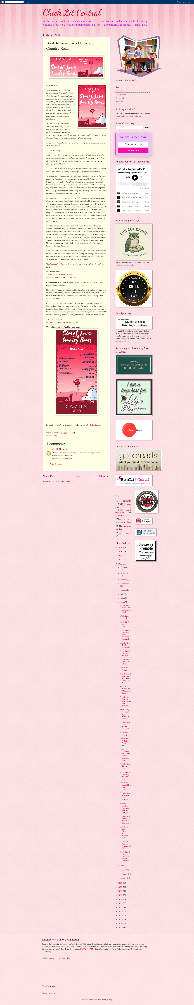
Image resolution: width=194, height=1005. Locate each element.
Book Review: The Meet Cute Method (125, 796)
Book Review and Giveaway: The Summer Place (125, 832)
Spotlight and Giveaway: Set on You (125, 653)
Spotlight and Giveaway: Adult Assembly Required (125, 634)
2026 (120, 547)
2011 (120, 923)
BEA (116, 501)
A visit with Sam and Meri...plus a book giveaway (125, 701)
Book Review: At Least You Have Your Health (125, 819)
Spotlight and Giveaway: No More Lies (125, 775)
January (124, 878)
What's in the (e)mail (124, 617)
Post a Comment (56, 464)
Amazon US (50, 274)
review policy (120, 116)
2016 (120, 903)
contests (120, 515)
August (123, 590)
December (124, 567)
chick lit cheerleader (123, 511)
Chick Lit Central (72, 12)
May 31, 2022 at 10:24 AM (62, 458)
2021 (120, 883)
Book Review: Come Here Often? (125, 661)
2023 (120, 559)
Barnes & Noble (52, 277)
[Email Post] (74, 432)
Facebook (49, 322)
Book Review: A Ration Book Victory (125, 741)
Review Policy (120, 94)
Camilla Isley (57, 449)
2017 (120, 899)
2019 (120, 891)
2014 (120, 911)
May (122, 602)
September (125, 583)
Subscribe (133, 150)
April (123, 865)
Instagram (67, 322)
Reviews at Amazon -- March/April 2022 (125, 844)
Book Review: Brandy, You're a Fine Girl (125, 725)
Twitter (58, 322)
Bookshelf (119, 101)
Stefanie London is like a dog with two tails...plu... (125, 807)
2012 (120, 919)
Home (77, 475)
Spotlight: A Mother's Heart (124, 624)
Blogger (110, 999)
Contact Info (120, 98)
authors (127, 500)
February (124, 874)
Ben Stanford (133, 80)
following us (95, 424)
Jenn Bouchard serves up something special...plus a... (125, 678)
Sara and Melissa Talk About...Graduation (125, 689)
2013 (120, 915)
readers (125, 526)
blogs (129, 504)
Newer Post (49, 475)
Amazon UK (62, 274)
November (124, 573)
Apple (71, 274)
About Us (118, 90)
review (54, 435)
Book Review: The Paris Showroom (125, 645)
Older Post (104, 475)
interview (125, 522)
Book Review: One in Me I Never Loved (125, 786)
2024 (120, 555)
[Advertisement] (50, 971)
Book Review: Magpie (125, 668)
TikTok (75, 322)
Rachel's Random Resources (65, 264)
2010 (120, 927)
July (122, 594)
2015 (120, 907)
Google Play (71, 277)
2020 (120, 887)
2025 (120, 551)
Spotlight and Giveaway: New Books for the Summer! (125, 856)
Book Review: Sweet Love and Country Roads (125, 608)
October (124, 579)
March (123, 869)
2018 (120, 895)
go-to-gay (127, 519)
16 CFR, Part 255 (86, 949)
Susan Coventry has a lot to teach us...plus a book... (125, 754)
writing (128, 533)
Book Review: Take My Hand (125, 766)
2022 (120, 564)
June (122, 598)
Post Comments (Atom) (61, 481)
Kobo (63, 277)
